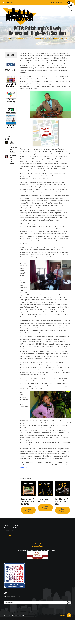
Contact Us (8, 535)
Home (10, 38)
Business (19, 38)
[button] (74, 2)
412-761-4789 (9, 2)
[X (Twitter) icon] (51, 2)
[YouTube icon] (53, 2)
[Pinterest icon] (56, 2)
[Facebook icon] (49, 2)
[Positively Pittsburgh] (23, 16)
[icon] (61, 2)
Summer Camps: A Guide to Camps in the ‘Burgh (27, 501)
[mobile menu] (64, 10)
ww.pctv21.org (24, 467)
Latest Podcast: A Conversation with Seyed (61, 501)
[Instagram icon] (58, 2)
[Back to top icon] (69, 615)
